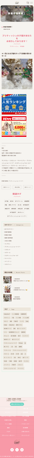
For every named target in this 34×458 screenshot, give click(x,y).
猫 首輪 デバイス (7, 328)
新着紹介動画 (8, 235)
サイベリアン (8, 258)
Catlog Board (11, 325)
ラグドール (7, 252)
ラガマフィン (8, 264)
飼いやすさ (6, 346)
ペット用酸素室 (15, 314)
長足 (22, 354)
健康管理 (23, 332)
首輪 (14, 328)
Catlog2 (5, 325)
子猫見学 (16, 321)
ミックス (22, 321)
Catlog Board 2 (7, 314)
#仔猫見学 (26, 205)
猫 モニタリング (15, 339)
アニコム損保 (26, 317)
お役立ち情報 (8, 241)
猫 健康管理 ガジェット (14, 332)
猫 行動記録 (13, 335)
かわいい (6, 321)
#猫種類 (26, 201)
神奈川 (19, 357)
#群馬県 (13, 209)
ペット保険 (18, 317)
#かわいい (21, 212)
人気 (12, 346)
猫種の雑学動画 (9, 238)
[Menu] (31, 2)
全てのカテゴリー (9, 229)
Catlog (27, 321)
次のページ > (28, 187)
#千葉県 (26, 209)
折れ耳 (12, 354)
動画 (11, 321)
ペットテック (25, 335)
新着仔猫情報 (5, 181)
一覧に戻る (17, 187)
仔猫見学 (14, 364)
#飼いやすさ (12, 205)
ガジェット (6, 335)
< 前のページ (6, 187)
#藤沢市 (7, 209)
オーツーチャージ (8, 357)
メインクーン (8, 261)
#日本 (11, 201)
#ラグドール (19, 201)
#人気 (19, 205)
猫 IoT (19, 335)
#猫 (6, 205)
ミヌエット (7, 249)
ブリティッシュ (7, 350)
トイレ (5, 332)
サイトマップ (25, 435)
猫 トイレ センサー (21, 328)
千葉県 (10, 361)
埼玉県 (5, 361)
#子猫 (6, 201)
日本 (15, 357)
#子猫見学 (13, 212)
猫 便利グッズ (7, 339)
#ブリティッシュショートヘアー (17, 216)
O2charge (21, 343)
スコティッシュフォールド (11, 255)
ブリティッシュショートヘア (10, 343)
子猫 (13, 317)
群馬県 (15, 361)
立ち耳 (17, 354)
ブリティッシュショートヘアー (16, 181)
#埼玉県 (20, 209)
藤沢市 (20, 361)
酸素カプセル (19, 325)
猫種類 (20, 346)
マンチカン (7, 244)
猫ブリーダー (26, 357)
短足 (16, 346)
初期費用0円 (23, 314)
